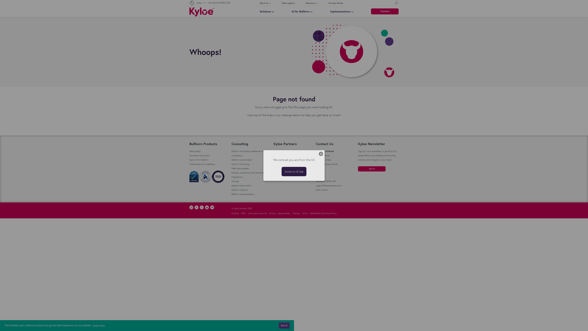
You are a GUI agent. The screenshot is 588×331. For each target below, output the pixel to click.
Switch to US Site (294, 171)
